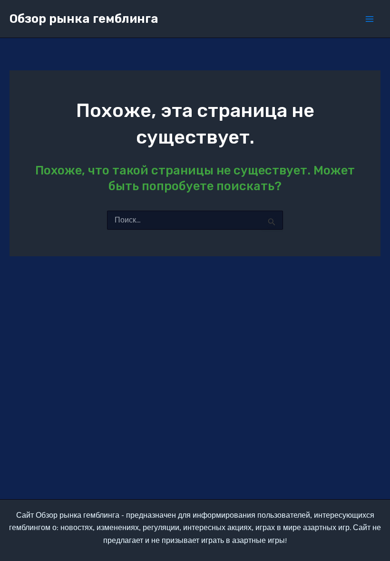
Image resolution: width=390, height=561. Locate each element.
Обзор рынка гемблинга (84, 18)
